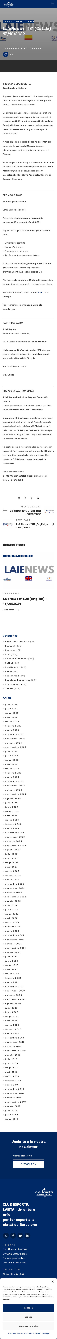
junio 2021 (11, 961)
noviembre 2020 (15, 991)
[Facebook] (13, 1236)
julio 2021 (11, 956)
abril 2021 (11, 969)
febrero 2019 (13, 1080)
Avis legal (45, 1333)
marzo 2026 (12, 721)
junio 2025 (11, 755)
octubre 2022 (13, 892)
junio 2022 (11, 909)
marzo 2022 (12, 922)
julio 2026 (11, 704)
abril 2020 (11, 1020)
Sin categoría (15, 684)
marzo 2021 (12, 973)
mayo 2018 (11, 1119)
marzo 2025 (12, 768)
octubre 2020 (13, 995)
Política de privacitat (32, 1333)
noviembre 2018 (15, 1093)
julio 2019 (11, 1059)
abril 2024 (11, 815)
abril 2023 (11, 867)
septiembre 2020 (15, 999)
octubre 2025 (13, 743)
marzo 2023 (12, 871)
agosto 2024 (13, 798)
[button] (52, 1281)
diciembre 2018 (14, 1089)
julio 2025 (11, 751)
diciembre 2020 (14, 986)
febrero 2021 (13, 978)
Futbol (12, 663)
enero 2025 (12, 777)
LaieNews (11, 48)
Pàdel (11, 671)
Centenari (13, 650)
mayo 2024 (12, 811)
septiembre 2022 (15, 897)
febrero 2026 (13, 726)
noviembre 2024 (15, 785)
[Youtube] (20, 1236)
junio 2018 (11, 1114)
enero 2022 (12, 931)
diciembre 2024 (14, 781)
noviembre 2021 (15, 939)
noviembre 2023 (15, 837)
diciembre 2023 (14, 832)
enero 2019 (12, 1085)
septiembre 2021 (15, 948)
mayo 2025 (12, 760)
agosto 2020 (13, 1003)
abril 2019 (11, 1072)
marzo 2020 (12, 1025)
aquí (40, 292)
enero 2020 (12, 1033)
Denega (28, 1317)
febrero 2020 (13, 1029)
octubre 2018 (13, 1097)
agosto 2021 (13, 952)
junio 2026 (11, 708)
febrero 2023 (13, 875)
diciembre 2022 (14, 884)
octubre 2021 (13, 944)
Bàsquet (13, 646)
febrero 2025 (13, 773)
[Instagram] (6, 1236)
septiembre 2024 (15, 794)
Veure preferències (28, 1326)
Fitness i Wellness (19, 658)
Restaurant (15, 676)
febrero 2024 (13, 824)
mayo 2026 (12, 713)
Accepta (28, 1307)
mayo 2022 (12, 914)
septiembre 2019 (15, 1050)
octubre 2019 (13, 1046)
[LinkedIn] (27, 1236)
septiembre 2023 (15, 845)
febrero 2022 (13, 926)
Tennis (12, 688)
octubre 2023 (13, 841)
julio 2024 (11, 802)
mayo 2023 (12, 862)
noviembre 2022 (15, 888)
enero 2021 (12, 982)
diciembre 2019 (14, 1038)
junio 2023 (11, 858)
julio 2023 (11, 854)
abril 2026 (11, 717)
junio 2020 (11, 1012)
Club (11, 654)
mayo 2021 (11, 965)
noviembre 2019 (15, 1042)
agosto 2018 (13, 1106)
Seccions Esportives (21, 680)
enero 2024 (12, 828)
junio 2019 (11, 1063)
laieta (36, 48)
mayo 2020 (12, 1016)
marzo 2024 (12, 820)
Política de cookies (15, 1333)
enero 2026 (12, 730)
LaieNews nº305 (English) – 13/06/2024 (25, 601)
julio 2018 (11, 1110)
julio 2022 (11, 905)
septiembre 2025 (15, 747)
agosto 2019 (13, 1055)
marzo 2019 (12, 1076)
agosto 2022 (13, 901)
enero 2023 (12, 879)
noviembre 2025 (15, 738)
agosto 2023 (13, 850)
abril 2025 (11, 764)
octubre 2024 (13, 790)
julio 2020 (11, 1008)
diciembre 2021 (14, 935)
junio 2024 (12, 807)
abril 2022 (11, 918)
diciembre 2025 (14, 734)
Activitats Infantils (20, 641)
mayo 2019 (11, 1067)
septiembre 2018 (15, 1102)
